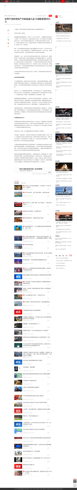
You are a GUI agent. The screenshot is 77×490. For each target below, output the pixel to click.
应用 (14, 1)
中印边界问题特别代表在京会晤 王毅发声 (33, 395)
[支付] (56, 1)
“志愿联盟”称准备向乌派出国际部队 (32, 310)
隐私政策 (44, 488)
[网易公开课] (49, 1)
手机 (63, 255)
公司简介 (31, 488)
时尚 (56, 255)
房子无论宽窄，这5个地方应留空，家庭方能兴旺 (37, 192)
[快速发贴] (8, 30)
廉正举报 (58, 488)
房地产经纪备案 (29, 244)
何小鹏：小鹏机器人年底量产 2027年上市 (63, 202)
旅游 (60, 255)
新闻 (13, 15)
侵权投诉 (61, 488)
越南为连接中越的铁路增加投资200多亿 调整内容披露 (36, 373)
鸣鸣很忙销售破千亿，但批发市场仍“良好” (63, 121)
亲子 (66, 255)
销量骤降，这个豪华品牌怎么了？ (31, 323)
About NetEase (26, 488)
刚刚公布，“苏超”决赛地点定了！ (31, 416)
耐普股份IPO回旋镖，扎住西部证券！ (32, 211)
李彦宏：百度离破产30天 (60, 268)
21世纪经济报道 (18, 24)
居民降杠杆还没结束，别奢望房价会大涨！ (26, 170)
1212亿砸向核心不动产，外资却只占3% (35, 295)
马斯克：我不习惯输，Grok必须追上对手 (63, 196)
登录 (63, 1)
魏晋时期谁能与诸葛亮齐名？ (61, 265)
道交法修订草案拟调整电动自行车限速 (32, 360)
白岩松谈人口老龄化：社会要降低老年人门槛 (64, 260)
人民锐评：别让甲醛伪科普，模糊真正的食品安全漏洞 (36, 409)
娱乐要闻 (57, 161)
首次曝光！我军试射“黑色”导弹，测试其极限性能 (37, 301)
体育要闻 (57, 132)
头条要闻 (57, 63)
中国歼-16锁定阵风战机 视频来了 (31, 387)
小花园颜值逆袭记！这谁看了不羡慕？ (62, 38)
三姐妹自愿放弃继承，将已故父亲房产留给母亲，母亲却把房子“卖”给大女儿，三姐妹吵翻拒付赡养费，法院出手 (37, 238)
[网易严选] (53, 1)
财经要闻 (57, 107)
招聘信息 (37, 488)
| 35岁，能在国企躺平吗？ (60, 249)
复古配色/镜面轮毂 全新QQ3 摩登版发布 (63, 229)
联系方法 (34, 488)
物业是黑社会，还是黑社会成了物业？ (34, 218)
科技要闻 (57, 185)
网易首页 (11, 1)
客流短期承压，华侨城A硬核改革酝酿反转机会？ (35, 259)
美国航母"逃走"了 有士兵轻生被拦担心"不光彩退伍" (36, 330)
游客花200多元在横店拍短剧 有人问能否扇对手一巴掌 (36, 337)
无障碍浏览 (18, 1)
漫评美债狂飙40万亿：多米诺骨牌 (31, 451)
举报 (51, 24)
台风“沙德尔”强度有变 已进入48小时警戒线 (34, 429)
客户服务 (41, 488)
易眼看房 (49, 172)
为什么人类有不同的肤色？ (60, 263)
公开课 (70, 255)
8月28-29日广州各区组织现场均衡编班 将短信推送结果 (37, 437)
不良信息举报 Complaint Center (51, 488)
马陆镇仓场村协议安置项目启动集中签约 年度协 (64, 35)
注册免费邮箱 (68, 1)
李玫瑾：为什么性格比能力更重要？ (62, 258)
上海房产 (57, 22)
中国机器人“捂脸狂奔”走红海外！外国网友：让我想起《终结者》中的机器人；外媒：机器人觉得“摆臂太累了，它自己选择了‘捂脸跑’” (37, 354)
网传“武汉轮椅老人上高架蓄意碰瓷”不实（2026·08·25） (37, 458)
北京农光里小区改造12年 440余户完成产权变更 (35, 402)
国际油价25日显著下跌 (28, 464)
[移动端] (45, 1)
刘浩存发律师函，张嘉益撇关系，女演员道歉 (64, 178)
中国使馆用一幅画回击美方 (30, 380)
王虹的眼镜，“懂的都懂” (29, 367)
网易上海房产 (10, 15)
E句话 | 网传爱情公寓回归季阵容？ (62, 172)
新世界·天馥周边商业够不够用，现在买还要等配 (30, 169)
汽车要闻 (57, 210)
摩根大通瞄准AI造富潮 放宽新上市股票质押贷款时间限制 (37, 275)
